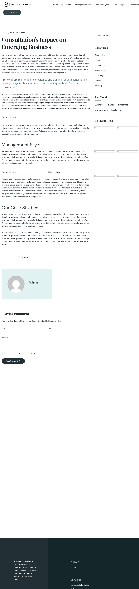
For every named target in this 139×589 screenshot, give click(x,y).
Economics (99, 65)
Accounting (100, 55)
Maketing (99, 75)
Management (101, 110)
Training (98, 85)
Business (98, 60)
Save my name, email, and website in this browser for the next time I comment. (32, 354)
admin (22, 32)
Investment (100, 70)
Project (98, 80)
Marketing (116, 110)
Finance (110, 104)
